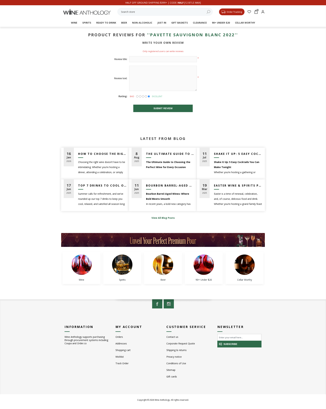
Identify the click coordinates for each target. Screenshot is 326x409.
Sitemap (170, 370)
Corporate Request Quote (180, 343)
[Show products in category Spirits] (122, 265)
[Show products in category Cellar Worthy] (244, 265)
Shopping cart (123, 350)
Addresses (121, 343)
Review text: (120, 78)
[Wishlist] (249, 12)
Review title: (120, 59)
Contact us (172, 336)
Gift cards (171, 376)
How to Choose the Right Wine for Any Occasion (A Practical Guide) (102, 154)
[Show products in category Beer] (163, 265)
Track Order (122, 363)
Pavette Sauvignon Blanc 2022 (192, 34)
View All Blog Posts (163, 217)
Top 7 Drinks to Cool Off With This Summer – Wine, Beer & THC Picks (102, 185)
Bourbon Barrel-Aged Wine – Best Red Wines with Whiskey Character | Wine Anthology (170, 185)
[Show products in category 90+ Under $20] (204, 265)
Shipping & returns (176, 350)
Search (208, 11)
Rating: (123, 96)
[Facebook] (157, 303)
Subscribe (230, 344)
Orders (119, 336)
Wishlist (119, 356)
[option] (81, 268)
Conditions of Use (176, 363)
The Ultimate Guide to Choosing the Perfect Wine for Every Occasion (170, 154)
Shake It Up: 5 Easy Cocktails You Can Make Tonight (238, 154)
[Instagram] (169, 303)
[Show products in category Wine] (81, 265)
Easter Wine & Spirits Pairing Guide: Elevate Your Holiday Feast (238, 185)
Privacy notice (174, 356)
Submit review (163, 108)
